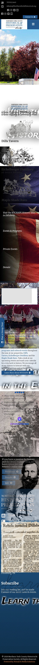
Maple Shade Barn (14, 200)
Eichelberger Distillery (18, 169)
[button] (1, 399)
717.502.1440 (11, 2)
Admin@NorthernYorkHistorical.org (21, 6)
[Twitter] (14, 10)
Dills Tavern (10, 141)
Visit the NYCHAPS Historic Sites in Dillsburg (19, 214)
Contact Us (29, 17)
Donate (6, 267)
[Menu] (33, 24)
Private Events (10, 249)
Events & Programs (12, 230)
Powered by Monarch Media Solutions (19, 643)
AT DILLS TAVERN (12, 172)
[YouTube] (17, 10)
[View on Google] (20, 403)
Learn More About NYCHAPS (16, 373)
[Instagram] (11, 10)
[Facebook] (8, 10)
